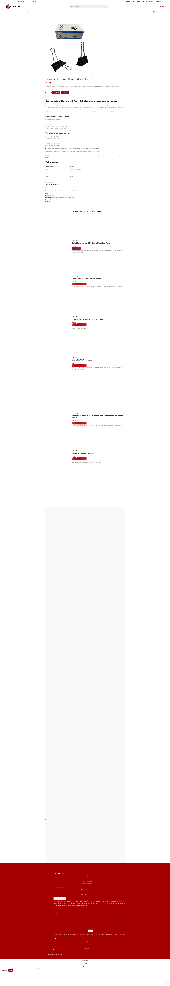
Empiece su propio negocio (84, 896)
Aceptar (10, 970)
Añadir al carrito (56, 92)
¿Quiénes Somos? (84, 889)
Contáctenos (86, 948)
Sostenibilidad (84, 892)
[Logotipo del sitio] (13, 6)
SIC (87, 885)
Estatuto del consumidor (87, 883)
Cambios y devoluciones (87, 876)
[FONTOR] (85, 479)
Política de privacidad (87, 878)
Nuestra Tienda (84, 894)
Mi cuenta (86, 941)
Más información (4, 970)
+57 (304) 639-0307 (33, 1)
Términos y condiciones (87, 881)
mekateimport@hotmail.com (22, 1)
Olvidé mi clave (86, 946)
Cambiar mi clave (86, 943)
